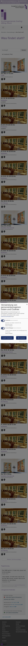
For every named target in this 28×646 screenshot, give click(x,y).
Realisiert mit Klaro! (22, 341)
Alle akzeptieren (21, 338)
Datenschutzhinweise (6, 316)
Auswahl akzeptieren (7, 338)
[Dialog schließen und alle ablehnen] (27, 304)
